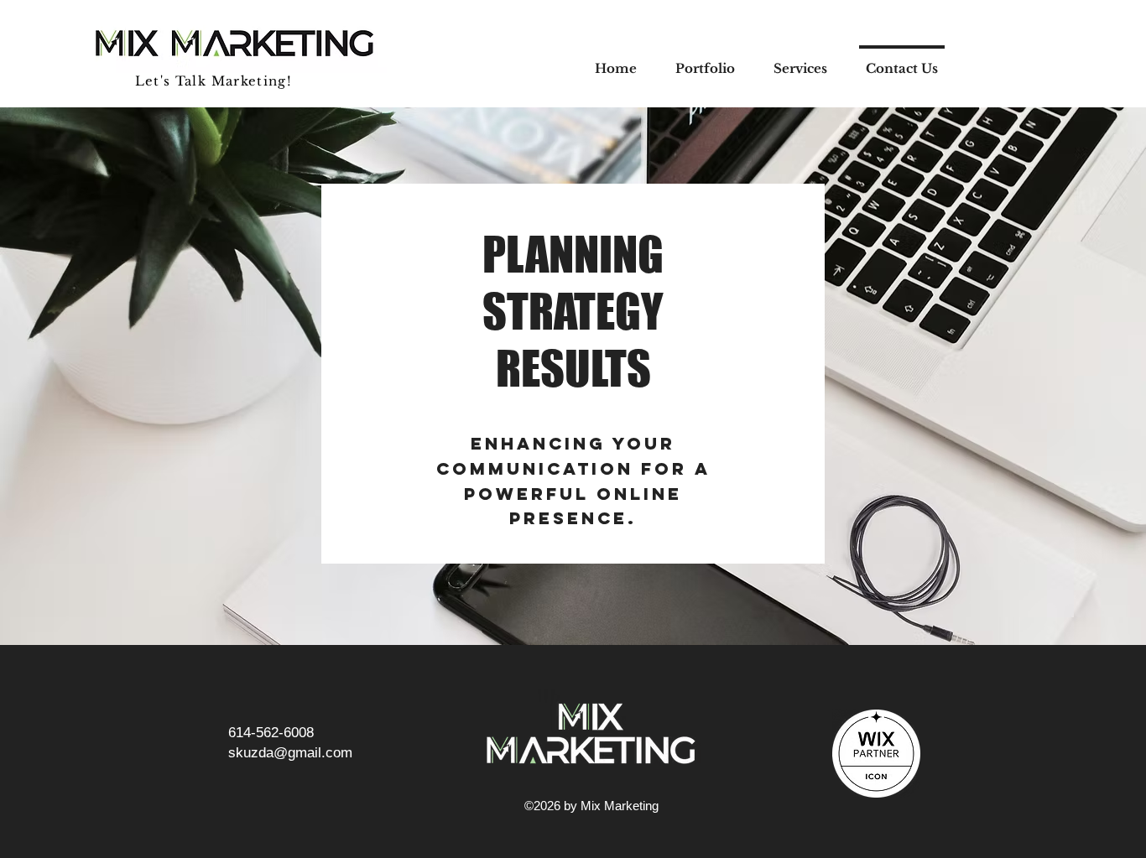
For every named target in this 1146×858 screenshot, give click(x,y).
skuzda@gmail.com (290, 753)
